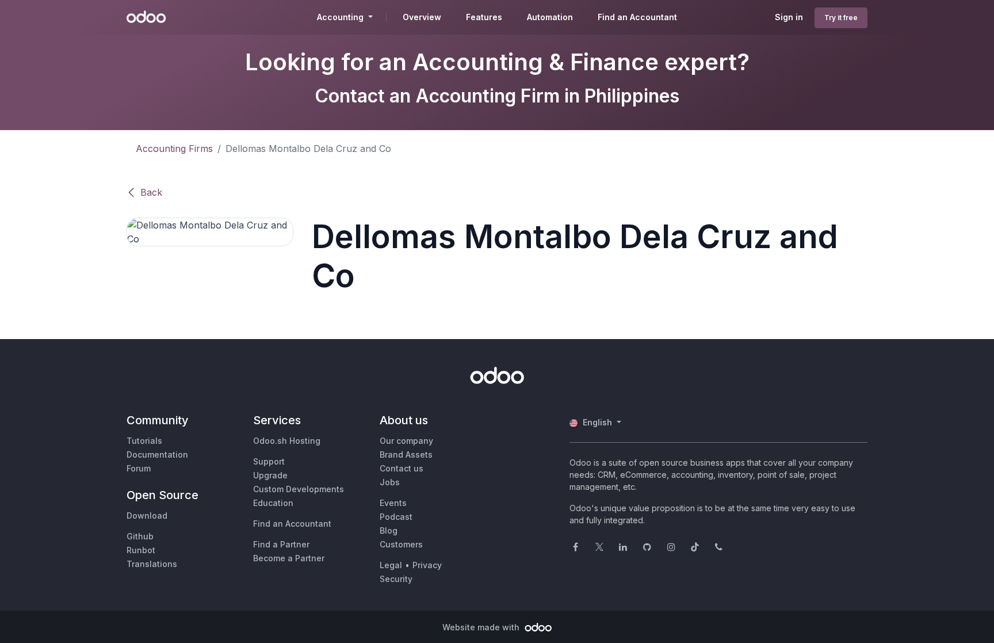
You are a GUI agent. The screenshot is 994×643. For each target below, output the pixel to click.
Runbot (141, 550)
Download (147, 515)
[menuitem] (422, 17)
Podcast (396, 517)
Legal (391, 565)
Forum (139, 468)
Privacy (427, 565)
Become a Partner (288, 558)
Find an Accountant (292, 523)
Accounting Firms (174, 148)
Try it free (841, 17)
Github (140, 536)
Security (396, 579)
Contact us (401, 468)
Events (393, 503)
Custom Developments (298, 489)
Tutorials (144, 441)
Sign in (789, 17)
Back (151, 192)
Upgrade (270, 475)
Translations (152, 564)
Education (273, 503)
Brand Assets (406, 454)
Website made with (482, 627)
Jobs (390, 482)
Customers (401, 544)
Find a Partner (281, 544)
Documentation (157, 454)
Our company (406, 441)
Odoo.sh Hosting (286, 441)
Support (269, 461)
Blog (388, 530)
